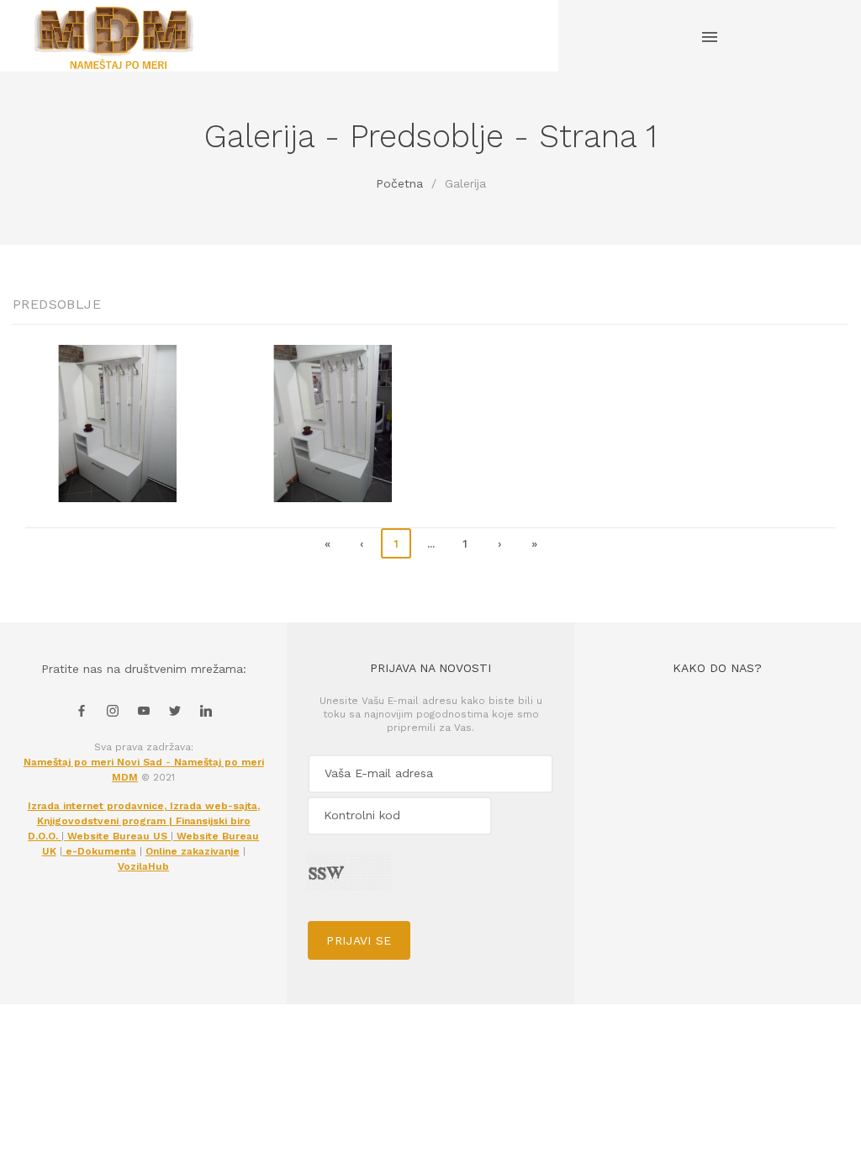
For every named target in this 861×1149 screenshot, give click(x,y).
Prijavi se (359, 940)
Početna (399, 183)
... (431, 543)
